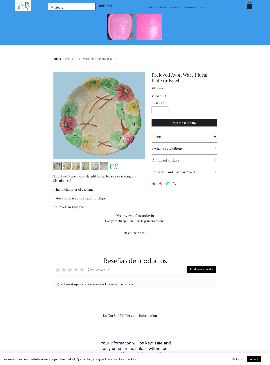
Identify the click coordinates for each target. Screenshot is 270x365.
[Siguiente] (167, 27)
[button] (249, 5)
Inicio (57, 58)
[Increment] (165, 110)
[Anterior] (101, 27)
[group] (134, 27)
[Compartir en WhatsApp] (168, 184)
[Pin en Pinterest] (161, 184)
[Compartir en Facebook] (154, 184)
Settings (237, 359)
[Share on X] (175, 184)
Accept (254, 359)
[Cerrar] (265, 359)
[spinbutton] (160, 110)
